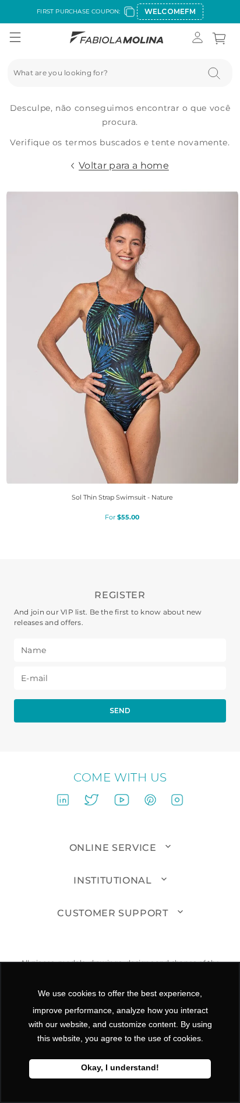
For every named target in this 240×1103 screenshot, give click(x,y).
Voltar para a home (124, 165)
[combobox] (120, 73)
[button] (15, 38)
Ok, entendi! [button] (120, 1068)
